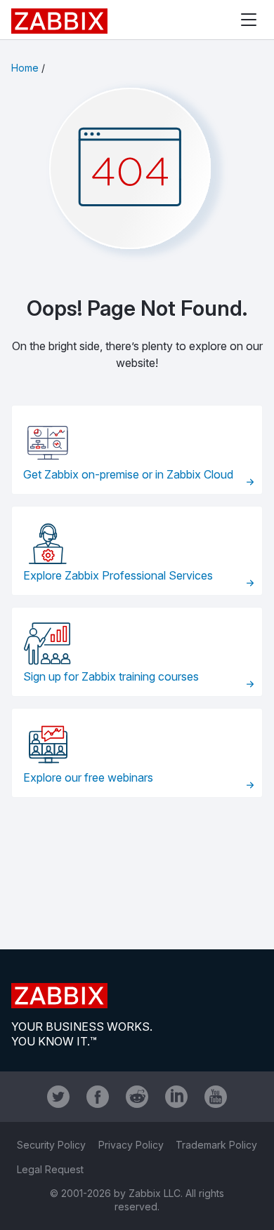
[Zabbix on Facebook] (97, 1096)
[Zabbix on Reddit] (137, 1096)
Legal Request (50, 1169)
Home (25, 68)
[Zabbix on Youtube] (215, 1096)
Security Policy (51, 1145)
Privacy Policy (131, 1145)
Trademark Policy (216, 1145)
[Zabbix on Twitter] (58, 1096)
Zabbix (59, 21)
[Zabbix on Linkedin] (176, 1096)
